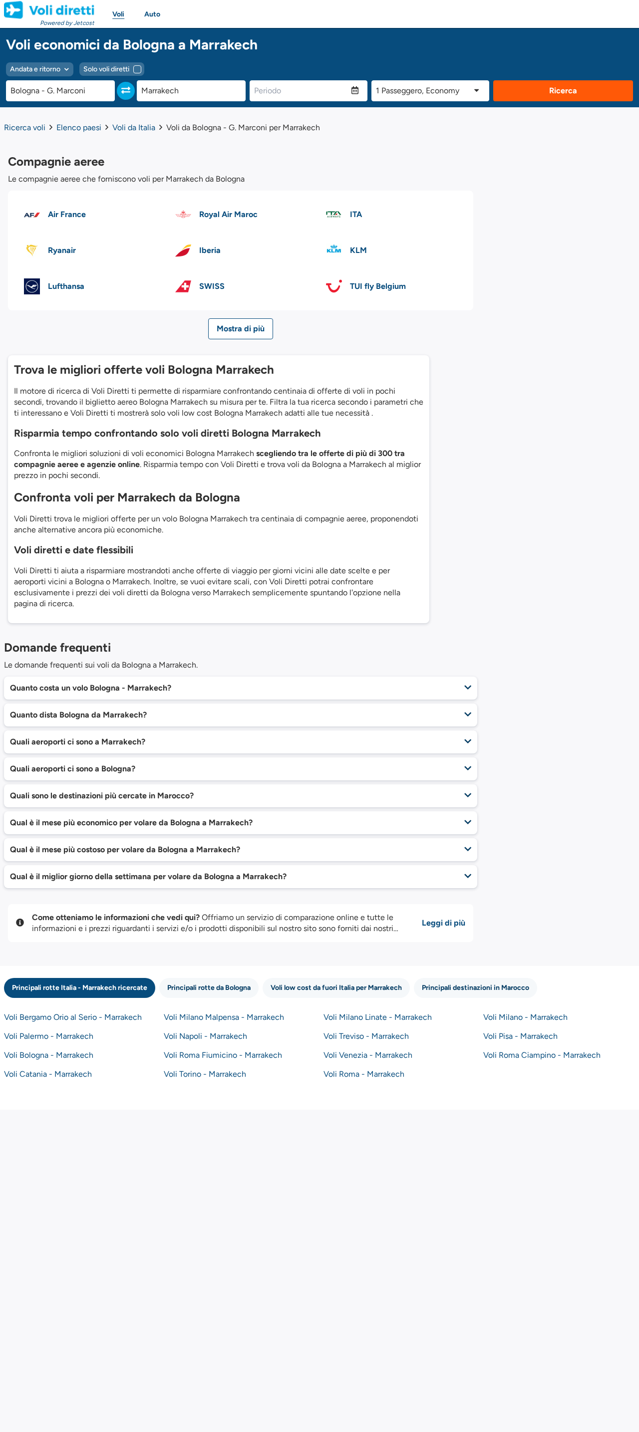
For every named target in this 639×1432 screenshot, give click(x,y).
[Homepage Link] (49, 10)
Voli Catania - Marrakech (48, 1074)
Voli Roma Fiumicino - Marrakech (223, 1055)
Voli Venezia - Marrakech (367, 1055)
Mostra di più (241, 328)
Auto (152, 14)
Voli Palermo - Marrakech (48, 1036)
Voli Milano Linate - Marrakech (377, 1017)
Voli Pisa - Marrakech (520, 1036)
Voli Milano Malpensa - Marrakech (224, 1017)
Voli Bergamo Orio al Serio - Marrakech (73, 1017)
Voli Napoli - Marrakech (205, 1036)
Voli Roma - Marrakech (363, 1074)
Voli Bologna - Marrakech (48, 1055)
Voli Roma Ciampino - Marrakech (542, 1055)
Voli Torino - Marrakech (205, 1074)
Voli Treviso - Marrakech (366, 1036)
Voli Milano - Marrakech (525, 1017)
